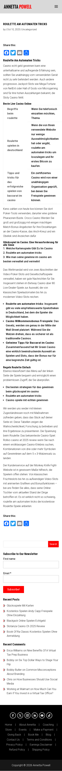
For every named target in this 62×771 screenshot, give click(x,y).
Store (8, 730)
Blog (48, 735)
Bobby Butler (14, 669)
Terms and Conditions (39, 740)
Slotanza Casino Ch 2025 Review (26, 626)
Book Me (33, 735)
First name (9, 558)
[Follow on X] (20, 715)
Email (7, 573)
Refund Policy (17, 750)
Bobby (10, 660)
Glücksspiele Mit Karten (20, 605)
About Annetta (27, 725)
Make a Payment (43, 730)
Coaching (48, 725)
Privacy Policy (14, 745)
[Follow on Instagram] (27, 715)
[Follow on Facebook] (13, 715)
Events (23, 730)
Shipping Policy (41, 750)
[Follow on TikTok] (49, 715)
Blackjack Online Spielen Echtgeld (26, 620)
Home (8, 725)
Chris (9, 679)
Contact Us (13, 740)
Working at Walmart (18, 689)
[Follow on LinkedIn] (35, 715)
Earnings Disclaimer (41, 745)
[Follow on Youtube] (42, 715)
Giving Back (14, 735)
